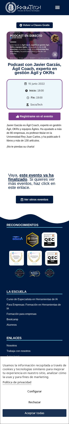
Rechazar (34, 402)
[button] (57, 7)
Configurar (34, 391)
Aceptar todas (34, 413)
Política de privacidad (17, 382)
